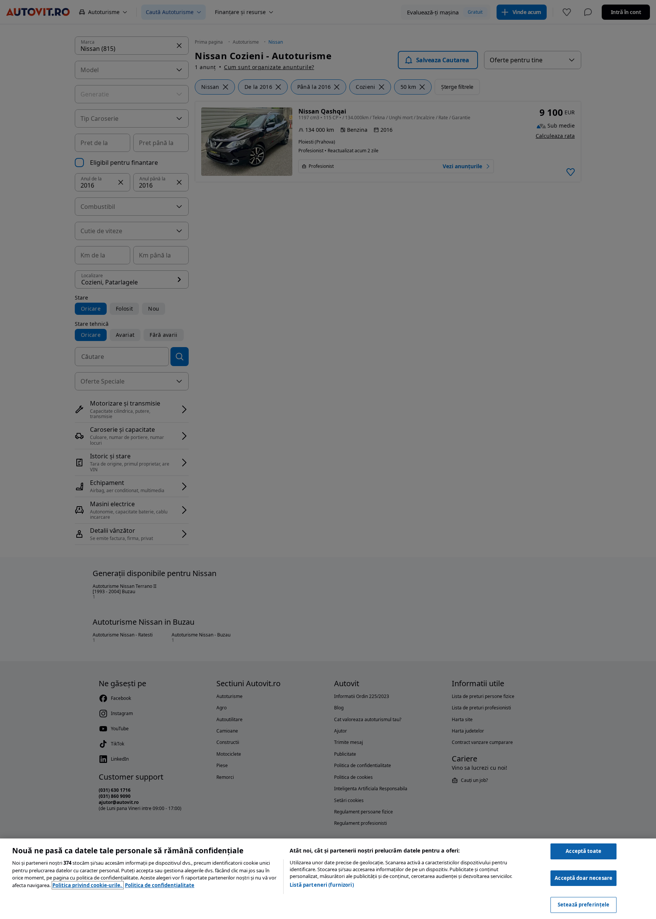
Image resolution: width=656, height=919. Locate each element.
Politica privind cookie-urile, (87, 885)
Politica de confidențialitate (159, 885)
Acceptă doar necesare (583, 878)
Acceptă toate (583, 851)
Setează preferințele (584, 904)
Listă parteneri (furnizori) (322, 884)
